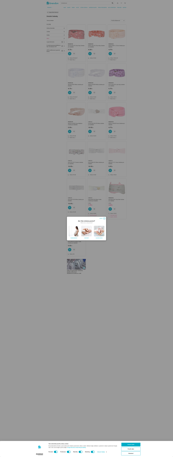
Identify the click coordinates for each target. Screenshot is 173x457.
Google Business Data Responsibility (76, 447)
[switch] (69, 452)
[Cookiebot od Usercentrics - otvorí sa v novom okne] (39, 454)
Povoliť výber (131, 449)
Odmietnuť (130, 453)
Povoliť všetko (131, 444)
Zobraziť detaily (101, 451)
